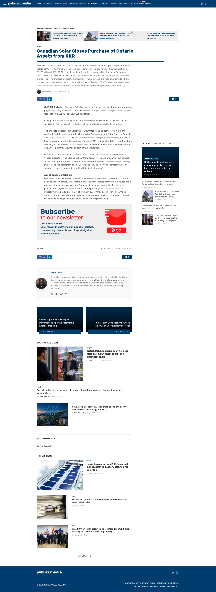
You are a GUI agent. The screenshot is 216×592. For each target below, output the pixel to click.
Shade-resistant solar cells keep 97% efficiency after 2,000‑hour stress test (161, 35)
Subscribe (123, 4)
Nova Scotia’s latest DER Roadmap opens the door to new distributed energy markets (100, 408)
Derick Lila (48, 91)
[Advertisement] (108, 18)
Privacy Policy (147, 583)
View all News (83, 556)
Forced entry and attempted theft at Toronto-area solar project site (99, 501)
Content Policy (140, 587)
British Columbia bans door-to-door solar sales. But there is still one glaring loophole (68, 35)
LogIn (113, 4)
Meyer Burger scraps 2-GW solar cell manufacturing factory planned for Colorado (107, 467)
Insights (48, 4)
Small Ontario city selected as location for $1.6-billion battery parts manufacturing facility (101, 530)
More (104, 4)
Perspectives (60, 4)
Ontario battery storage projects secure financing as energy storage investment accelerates (80, 391)
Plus (73, 404)
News (39, 4)
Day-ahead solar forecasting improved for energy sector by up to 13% (159, 206)
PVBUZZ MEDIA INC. (58, 585)
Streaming (93, 4)
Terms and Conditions (167, 583)
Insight (89, 348)
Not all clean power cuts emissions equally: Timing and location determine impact (159, 182)
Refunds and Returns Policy (164, 587)
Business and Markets (112, 249)
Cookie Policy (132, 583)
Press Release (127, 249)
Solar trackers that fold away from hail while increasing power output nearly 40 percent (115, 35)
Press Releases (77, 4)
